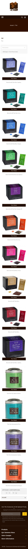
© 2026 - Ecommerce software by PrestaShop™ (14, 546)
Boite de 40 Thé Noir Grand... (14, 144)
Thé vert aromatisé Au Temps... (14, 485)
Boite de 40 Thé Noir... (14, 301)
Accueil (4, 497)
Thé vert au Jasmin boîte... (14, 393)
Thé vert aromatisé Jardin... (14, 455)
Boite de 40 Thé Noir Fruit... (14, 270)
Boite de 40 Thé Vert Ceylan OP (14, 209)
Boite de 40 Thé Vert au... (14, 239)
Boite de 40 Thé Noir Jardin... (14, 362)
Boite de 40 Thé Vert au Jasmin (14, 174)
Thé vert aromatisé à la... (14, 424)
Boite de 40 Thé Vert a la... (14, 113)
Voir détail (14, 78)
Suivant (16, 493)
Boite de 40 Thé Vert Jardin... (14, 82)
